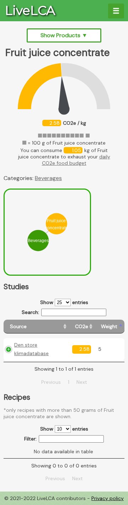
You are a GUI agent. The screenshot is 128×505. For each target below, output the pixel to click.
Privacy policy (107, 498)
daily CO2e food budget (76, 159)
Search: (30, 312)
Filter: (30, 439)
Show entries (64, 302)
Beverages (48, 178)
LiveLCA (30, 10)
